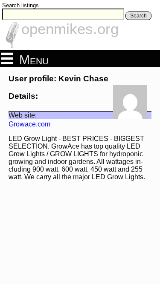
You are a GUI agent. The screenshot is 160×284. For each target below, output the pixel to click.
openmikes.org (70, 28)
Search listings (20, 5)
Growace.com (29, 124)
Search (138, 16)
